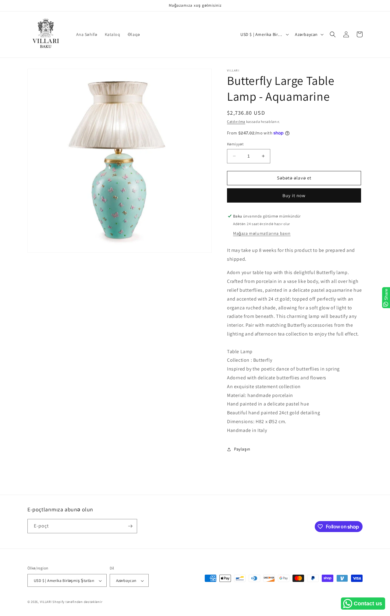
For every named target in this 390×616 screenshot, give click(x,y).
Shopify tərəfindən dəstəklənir (77, 602)
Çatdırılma (236, 121)
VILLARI (46, 602)
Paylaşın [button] (242, 449)
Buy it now (294, 195)
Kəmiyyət (235, 144)
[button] (332, 34)
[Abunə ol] (130, 526)
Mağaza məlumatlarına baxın (262, 233)
